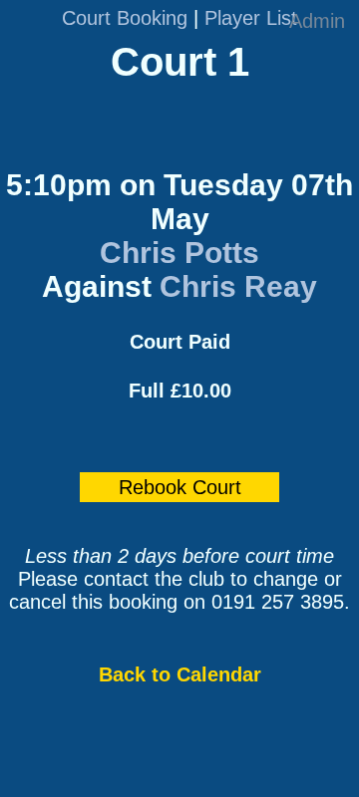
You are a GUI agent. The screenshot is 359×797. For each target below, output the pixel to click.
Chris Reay (238, 286)
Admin (317, 21)
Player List (250, 18)
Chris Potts (179, 252)
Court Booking (124, 18)
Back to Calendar (180, 674)
